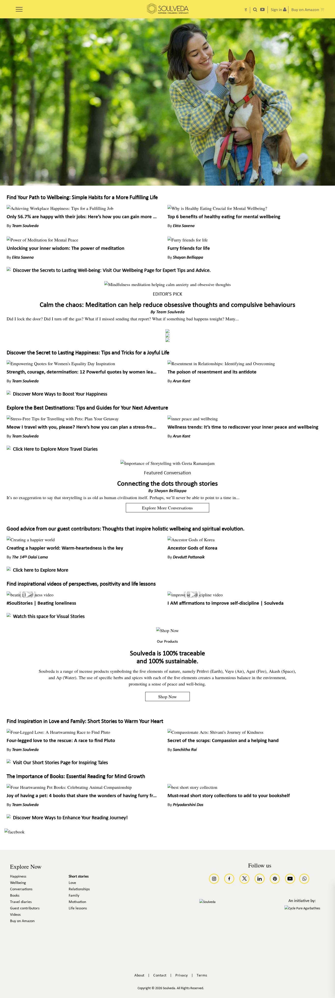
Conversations (21, 889)
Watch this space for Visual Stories (49, 616)
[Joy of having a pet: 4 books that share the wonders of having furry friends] (69, 787)
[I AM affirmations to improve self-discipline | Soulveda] (195, 594)
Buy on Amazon (22, 921)
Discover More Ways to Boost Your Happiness (60, 394)
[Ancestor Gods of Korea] (191, 539)
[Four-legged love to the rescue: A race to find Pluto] (58, 732)
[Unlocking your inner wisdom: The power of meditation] (42, 240)
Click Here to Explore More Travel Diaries (55, 449)
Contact (160, 975)
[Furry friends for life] (188, 240)
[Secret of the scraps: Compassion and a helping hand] (215, 732)
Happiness (18, 876)
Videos (15, 915)
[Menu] (19, 7)
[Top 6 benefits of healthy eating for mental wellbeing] (217, 208)
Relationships (79, 889)
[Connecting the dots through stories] (167, 463)
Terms (202, 975)
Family (74, 896)
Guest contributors (24, 908)
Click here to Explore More (40, 570)
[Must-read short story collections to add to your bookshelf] (192, 787)
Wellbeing (18, 883)
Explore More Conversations (167, 508)
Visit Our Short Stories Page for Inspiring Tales (60, 762)
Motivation (77, 902)
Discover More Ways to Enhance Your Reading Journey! (70, 817)
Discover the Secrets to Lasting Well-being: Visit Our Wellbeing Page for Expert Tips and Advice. (112, 270)
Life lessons (78, 908)
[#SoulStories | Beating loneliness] (30, 594)
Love (72, 883)
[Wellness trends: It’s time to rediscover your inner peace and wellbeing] (193, 418)
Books (14, 896)
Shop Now (167, 696)
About (139, 975)
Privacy (181, 975)
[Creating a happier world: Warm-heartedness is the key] (31, 539)
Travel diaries (21, 902)
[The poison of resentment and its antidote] (221, 363)
